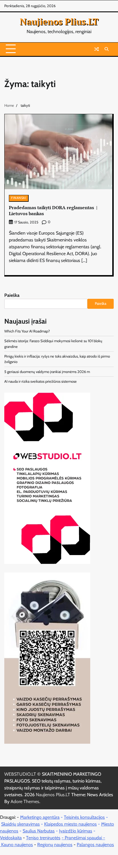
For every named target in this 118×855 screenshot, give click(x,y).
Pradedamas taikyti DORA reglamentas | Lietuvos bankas (53, 210)
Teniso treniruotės (43, 837)
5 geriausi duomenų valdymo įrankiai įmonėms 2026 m (47, 372)
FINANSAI (18, 198)
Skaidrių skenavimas (20, 824)
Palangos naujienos (95, 844)
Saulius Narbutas (39, 831)
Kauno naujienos (17, 844)
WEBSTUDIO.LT (20, 774)
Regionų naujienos (54, 844)
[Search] (106, 49)
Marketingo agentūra (40, 817)
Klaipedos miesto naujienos (70, 824)
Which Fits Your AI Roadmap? (27, 331)
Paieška (11, 295)
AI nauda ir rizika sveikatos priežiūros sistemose (40, 381)
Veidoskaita (11, 837)
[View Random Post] (96, 49)
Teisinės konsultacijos (84, 817)
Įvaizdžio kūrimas (75, 831)
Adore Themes (25, 801)
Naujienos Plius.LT (59, 21)
